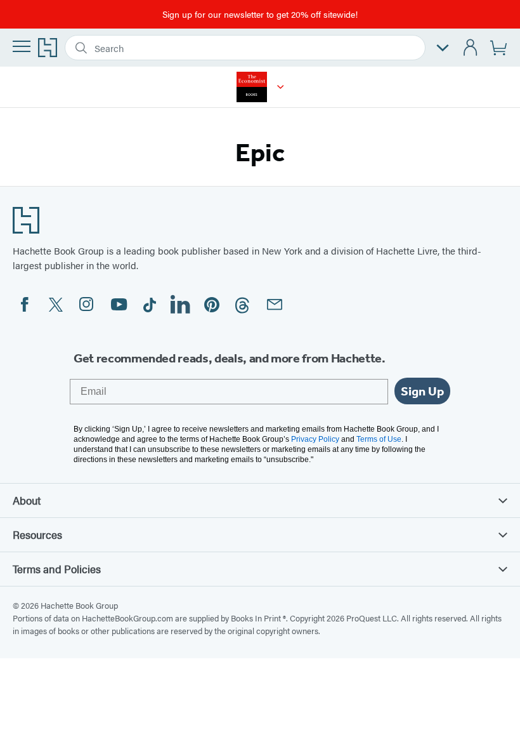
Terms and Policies (57, 568)
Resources (37, 534)
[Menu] (21, 46)
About (27, 500)
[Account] (471, 48)
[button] (280, 87)
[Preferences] (442, 47)
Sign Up (422, 391)
